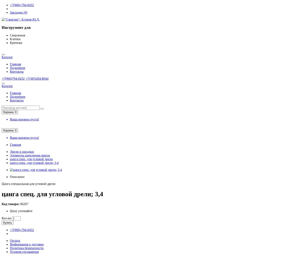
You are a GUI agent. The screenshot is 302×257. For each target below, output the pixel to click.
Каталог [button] (7, 57)
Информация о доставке (27, 244)
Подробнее (17, 68)
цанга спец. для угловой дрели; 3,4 (34, 163)
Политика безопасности (27, 248)
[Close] (3, 54)
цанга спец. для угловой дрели (31, 159)
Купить (7, 222)
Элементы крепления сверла (30, 155)
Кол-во (6, 218)
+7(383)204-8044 (36, 78)
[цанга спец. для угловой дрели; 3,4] (36, 170)
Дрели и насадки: (22, 151)
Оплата (15, 240)
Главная (15, 64)
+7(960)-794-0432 (22, 5)
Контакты (17, 71)
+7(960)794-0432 (13, 78)
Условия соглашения (24, 251)
